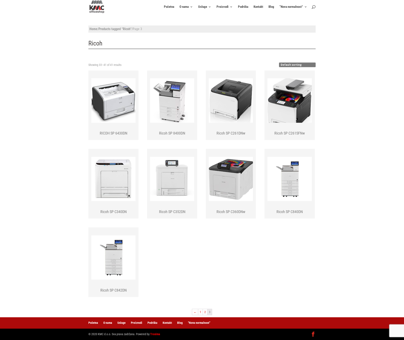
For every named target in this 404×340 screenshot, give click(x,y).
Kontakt (258, 7)
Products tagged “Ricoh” (115, 29)
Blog (271, 7)
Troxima (155, 334)
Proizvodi (223, 7)
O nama (184, 7)
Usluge (202, 7)
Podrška (243, 7)
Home (93, 29)
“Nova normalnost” (291, 7)
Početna (169, 7)
